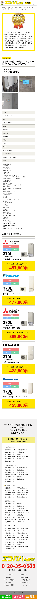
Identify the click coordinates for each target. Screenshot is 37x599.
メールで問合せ (11, 580)
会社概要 (8, 577)
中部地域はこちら (10, 447)
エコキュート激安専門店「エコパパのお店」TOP (14, 7)
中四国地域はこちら (10, 465)
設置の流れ (25, 577)
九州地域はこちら (10, 485)
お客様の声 (25, 582)
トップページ (10, 574)
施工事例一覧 (30, 7)
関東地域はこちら (10, 526)
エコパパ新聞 (10, 585)
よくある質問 (25, 580)
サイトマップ (25, 585)
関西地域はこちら (10, 501)
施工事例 (8, 582)
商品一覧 (24, 574)
